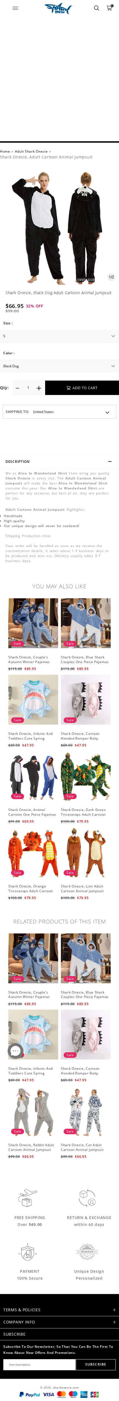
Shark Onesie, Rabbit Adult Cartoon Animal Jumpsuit (31, 1147)
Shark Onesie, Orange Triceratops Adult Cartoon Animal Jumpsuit (30, 891)
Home (5, 151)
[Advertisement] (59, 78)
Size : (7, 323)
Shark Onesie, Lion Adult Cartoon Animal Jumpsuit (82, 888)
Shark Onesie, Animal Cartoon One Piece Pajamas (32, 812)
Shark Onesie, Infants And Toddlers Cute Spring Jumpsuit (30, 738)
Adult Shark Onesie (31, 151)
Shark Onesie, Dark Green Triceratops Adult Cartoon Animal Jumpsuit (83, 814)
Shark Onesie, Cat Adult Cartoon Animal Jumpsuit (82, 1147)
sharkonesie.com (66, 1387)
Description (18, 461)
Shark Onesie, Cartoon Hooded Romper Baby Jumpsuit (80, 738)
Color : (9, 353)
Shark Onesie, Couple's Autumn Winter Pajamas (29, 659)
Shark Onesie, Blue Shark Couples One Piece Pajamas (85, 659)
